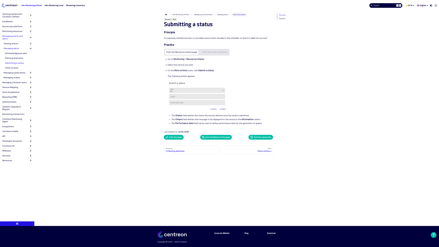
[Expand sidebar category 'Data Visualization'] (30, 92)
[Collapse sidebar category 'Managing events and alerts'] (30, 37)
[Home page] (166, 14)
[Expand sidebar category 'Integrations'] (30, 126)
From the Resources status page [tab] (181, 52)
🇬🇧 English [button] (421, 5)
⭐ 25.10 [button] (408, 5)
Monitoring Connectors (75, 5)
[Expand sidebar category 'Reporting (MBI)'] (30, 97)
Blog (246, 233)
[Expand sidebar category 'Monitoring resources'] (30, 31)
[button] (435, 5)
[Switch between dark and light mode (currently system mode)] (431, 5)
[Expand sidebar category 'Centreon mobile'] (30, 131)
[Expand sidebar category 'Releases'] (30, 151)
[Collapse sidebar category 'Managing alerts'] (30, 48)
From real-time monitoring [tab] (214, 52)
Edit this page (175, 137)
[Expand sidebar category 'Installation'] (30, 21)
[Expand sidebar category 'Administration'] (30, 102)
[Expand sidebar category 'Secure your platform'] (30, 26)
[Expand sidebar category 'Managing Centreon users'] (30, 82)
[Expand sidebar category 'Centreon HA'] (30, 146)
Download (271, 233)
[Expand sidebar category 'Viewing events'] (30, 43)
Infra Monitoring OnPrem (31, 5)
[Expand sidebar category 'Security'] (30, 155)
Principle (282, 15)
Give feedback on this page (217, 137)
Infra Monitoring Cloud (54, 5)
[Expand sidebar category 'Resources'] (30, 160)
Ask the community (262, 137)
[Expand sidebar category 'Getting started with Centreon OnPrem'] (30, 15)
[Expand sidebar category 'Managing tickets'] (30, 77)
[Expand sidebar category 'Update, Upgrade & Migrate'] (30, 108)
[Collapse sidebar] (17, 223)
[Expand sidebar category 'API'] (30, 136)
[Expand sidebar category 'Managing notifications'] (30, 73)
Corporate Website (221, 233)
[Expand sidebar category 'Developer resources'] (30, 141)
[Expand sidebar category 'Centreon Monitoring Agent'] (30, 120)
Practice (282, 18)
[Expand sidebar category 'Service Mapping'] (30, 87)
